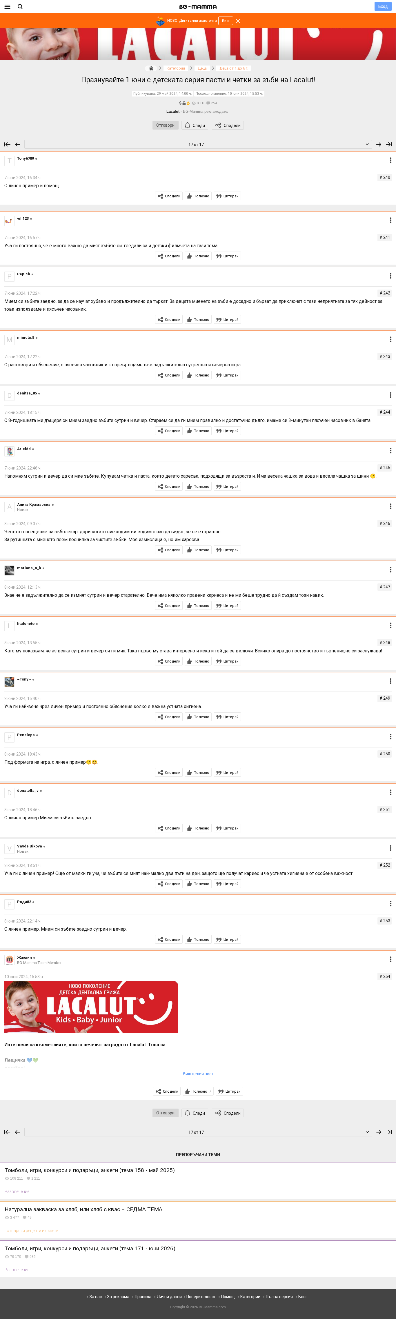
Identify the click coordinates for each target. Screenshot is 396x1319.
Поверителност (201, 1296)
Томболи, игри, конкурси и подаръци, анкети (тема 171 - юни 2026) (90, 1248)
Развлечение (17, 1191)
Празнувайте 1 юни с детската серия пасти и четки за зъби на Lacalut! (198, 80)
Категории (250, 1296)
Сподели (232, 125)
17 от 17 (196, 144)
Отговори (165, 125)
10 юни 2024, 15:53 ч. (245, 94)
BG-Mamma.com (212, 1307)
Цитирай (231, 196)
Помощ (228, 1296)
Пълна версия (279, 1296)
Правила (143, 1296)
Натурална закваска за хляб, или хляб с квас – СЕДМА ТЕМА (83, 1209)
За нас (96, 1296)
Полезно (201, 196)
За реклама (118, 1296)
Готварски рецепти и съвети (32, 1230)
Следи (199, 125)
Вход (383, 6)
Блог (302, 1296)
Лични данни (169, 1296)
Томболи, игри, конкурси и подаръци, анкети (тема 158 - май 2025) (90, 1170)
